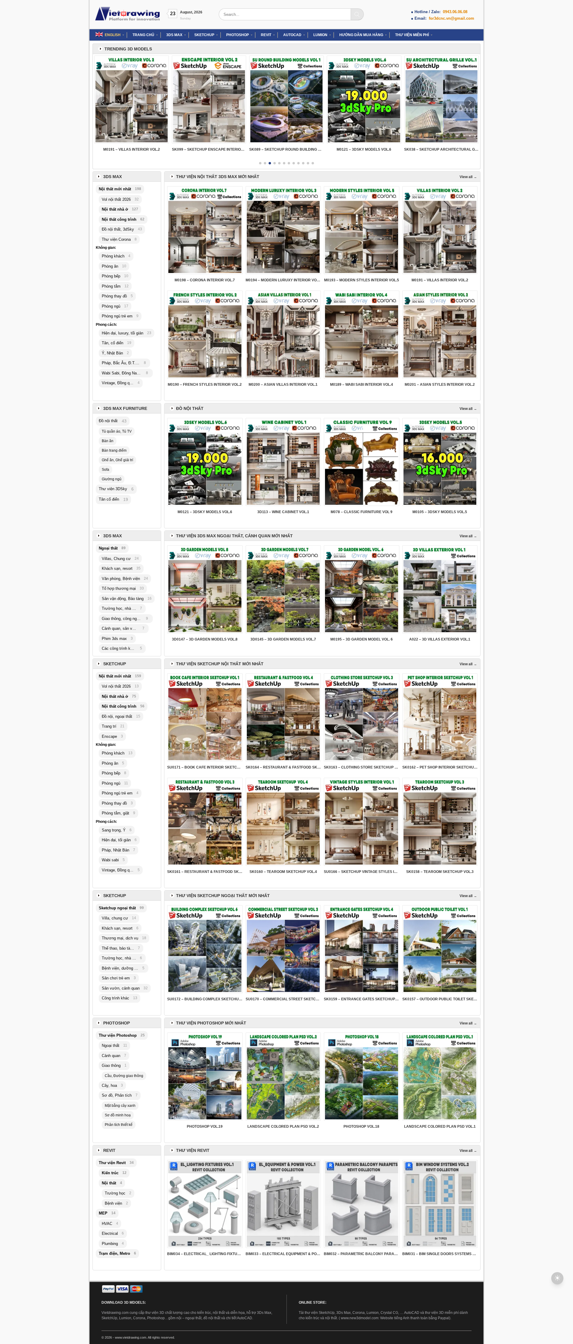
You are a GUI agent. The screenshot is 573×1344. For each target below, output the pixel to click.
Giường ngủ (111, 479)
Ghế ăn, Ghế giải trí (117, 460)
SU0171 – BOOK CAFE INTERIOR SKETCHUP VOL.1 (205, 767)
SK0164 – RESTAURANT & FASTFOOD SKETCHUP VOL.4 (283, 767)
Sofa (105, 469)
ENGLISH (113, 35)
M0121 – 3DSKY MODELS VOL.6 (286, 149)
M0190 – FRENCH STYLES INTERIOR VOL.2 (205, 384)
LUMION (320, 35)
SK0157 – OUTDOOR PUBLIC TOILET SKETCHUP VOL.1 (440, 999)
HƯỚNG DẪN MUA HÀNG (361, 35)
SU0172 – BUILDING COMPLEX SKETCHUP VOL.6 (205, 999)
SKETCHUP (204, 35)
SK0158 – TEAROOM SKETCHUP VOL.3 (440, 872)
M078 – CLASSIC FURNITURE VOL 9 (361, 512)
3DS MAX (174, 35)
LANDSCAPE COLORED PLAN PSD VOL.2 (283, 1126)
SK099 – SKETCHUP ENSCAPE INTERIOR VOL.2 (131, 149)
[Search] (357, 14)
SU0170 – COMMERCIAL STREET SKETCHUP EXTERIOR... (283, 999)
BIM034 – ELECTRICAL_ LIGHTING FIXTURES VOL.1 (205, 1254)
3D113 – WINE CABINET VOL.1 (283, 512)
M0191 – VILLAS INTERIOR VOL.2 (440, 280)
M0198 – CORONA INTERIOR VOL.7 (205, 280)
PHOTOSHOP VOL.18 (361, 1126)
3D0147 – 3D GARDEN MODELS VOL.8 (205, 639)
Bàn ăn (107, 441)
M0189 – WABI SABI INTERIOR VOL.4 (361, 384)
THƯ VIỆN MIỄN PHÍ (412, 35)
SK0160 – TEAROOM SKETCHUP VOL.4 (283, 872)
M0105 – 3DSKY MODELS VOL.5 (439, 512)
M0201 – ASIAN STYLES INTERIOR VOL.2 (440, 384)
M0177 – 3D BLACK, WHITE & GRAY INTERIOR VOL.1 (441, 149)
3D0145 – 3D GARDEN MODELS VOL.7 (283, 639)
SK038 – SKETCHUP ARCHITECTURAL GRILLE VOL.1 (364, 149)
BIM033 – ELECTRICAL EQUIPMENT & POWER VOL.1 (283, 1254)
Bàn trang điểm (114, 450)
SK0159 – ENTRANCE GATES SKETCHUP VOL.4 (361, 999)
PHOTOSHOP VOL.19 (205, 1126)
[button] (260, 163)
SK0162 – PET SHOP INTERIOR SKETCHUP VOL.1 (440, 767)
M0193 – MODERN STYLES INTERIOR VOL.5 (361, 280)
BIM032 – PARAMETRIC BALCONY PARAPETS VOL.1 (361, 1254)
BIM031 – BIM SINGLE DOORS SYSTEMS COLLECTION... (440, 1254)
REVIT (266, 35)
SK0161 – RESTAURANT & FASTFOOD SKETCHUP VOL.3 (205, 872)
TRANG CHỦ (143, 35)
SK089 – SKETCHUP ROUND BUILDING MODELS (209, 149)
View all (466, 177)
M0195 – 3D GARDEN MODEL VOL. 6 (361, 639)
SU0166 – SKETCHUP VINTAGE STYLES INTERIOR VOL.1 (361, 872)
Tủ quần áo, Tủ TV (117, 431)
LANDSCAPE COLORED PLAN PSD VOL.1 (440, 1126)
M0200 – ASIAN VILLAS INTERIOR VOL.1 (283, 384)
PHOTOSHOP (237, 35)
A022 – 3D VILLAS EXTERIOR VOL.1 (439, 639)
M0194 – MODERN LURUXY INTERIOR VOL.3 (283, 280)
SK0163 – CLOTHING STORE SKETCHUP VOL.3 (361, 767)
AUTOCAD (292, 35)
